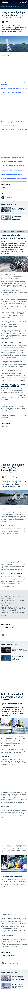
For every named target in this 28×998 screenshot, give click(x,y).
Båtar (2, 6)
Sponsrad (4, 426)
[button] (14, 44)
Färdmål (7, 6)
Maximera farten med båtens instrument (12, 157)
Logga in (24, 2)
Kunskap (13, 6)
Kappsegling (5, 627)
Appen (19, 6)
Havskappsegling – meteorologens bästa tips (14, 88)
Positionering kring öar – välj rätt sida (11, 122)
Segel (3, 187)
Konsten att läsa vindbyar (8, 125)
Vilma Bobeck (11, 955)
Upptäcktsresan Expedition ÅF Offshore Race (13, 190)
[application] (14, 44)
